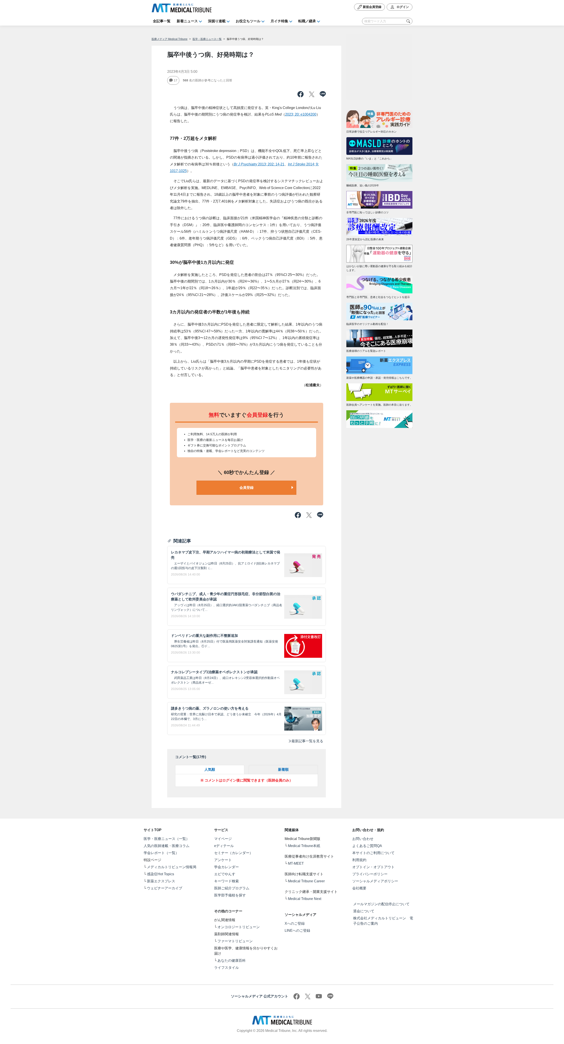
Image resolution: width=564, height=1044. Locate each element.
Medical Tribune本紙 (304, 846)
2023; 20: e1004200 (300, 114)
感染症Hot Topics (160, 874)
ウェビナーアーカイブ (164, 888)
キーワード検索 (226, 881)
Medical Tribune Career (306, 881)
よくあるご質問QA (367, 846)
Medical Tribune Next (304, 899)
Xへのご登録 (295, 923)
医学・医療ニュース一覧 (207, 39)
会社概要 (359, 888)
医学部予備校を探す (230, 895)
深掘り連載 (217, 21)
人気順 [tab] (209, 769)
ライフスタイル (226, 967)
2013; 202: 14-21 (259, 164)
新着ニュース (187, 21)
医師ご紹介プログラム (231, 888)
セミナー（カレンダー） (233, 853)
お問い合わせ (362, 839)
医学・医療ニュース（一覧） (166, 839)
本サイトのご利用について (373, 853)
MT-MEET (296, 863)
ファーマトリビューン (235, 941)
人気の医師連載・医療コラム (166, 846)
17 (175, 80)
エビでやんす (224, 874)
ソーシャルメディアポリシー (375, 881)
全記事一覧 (162, 21)
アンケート (223, 860)
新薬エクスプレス (161, 881)
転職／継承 (307, 21)
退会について (363, 911)
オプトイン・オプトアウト (373, 867)
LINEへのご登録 (297, 930)
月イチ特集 (279, 21)
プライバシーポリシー (370, 874)
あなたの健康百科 (231, 960)
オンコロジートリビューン (238, 927)
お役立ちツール (248, 21)
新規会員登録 (371, 7)
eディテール (224, 846)
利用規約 (359, 860)
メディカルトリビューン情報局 (171, 867)
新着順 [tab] (283, 769)
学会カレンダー (226, 867)
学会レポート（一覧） (161, 853)
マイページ (223, 839)
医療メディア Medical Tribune (169, 39)
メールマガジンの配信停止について (381, 904)
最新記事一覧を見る (307, 741)
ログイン (402, 7)
